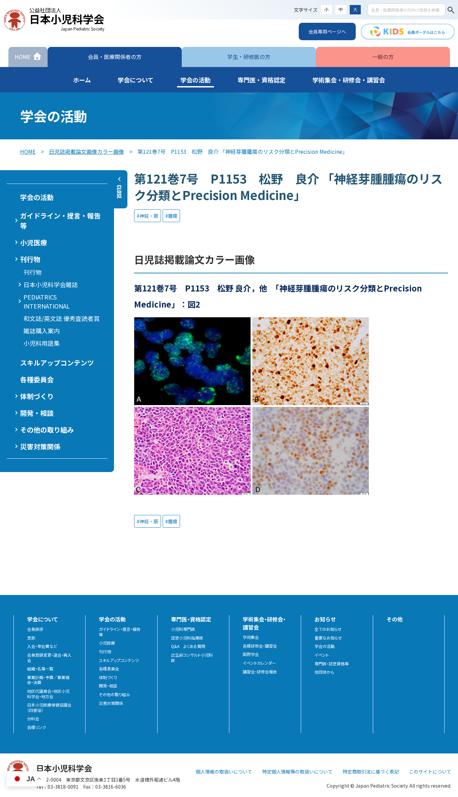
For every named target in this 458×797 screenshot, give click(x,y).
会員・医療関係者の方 (114, 57)
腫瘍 (172, 215)
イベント (321, 655)
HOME (28, 151)
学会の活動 (324, 646)
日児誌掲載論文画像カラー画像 (86, 151)
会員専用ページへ (327, 31)
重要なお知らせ (328, 638)
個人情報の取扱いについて (224, 771)
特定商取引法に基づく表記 (371, 771)
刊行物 (32, 272)
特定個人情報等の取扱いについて (297, 771)
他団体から (324, 672)
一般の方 (383, 57)
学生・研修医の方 (248, 57)
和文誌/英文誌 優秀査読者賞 (61, 318)
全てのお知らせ (328, 629)
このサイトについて (430, 771)
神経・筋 (148, 215)
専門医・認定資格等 (331, 663)
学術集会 (251, 637)
